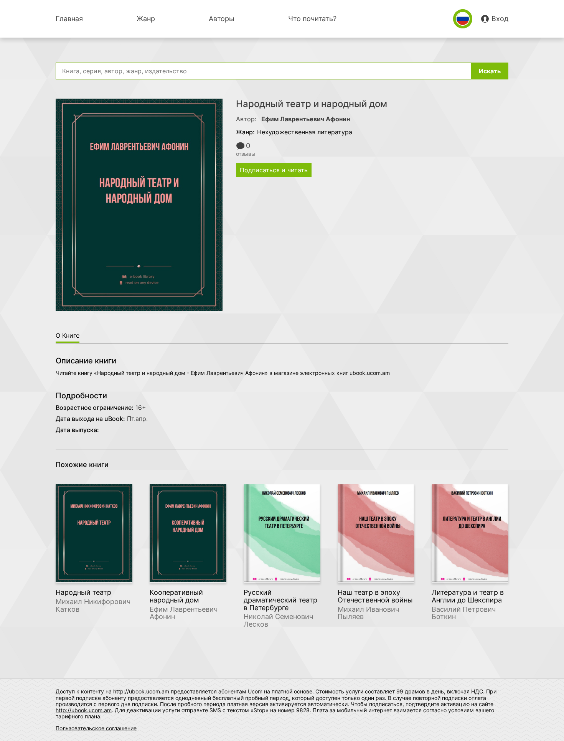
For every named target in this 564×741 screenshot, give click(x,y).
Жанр (146, 19)
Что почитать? (312, 19)
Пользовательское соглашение (96, 728)
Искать (490, 71)
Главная (69, 19)
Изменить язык (462, 18)
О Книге (67, 335)
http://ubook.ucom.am (141, 691)
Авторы (221, 19)
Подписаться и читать (274, 170)
